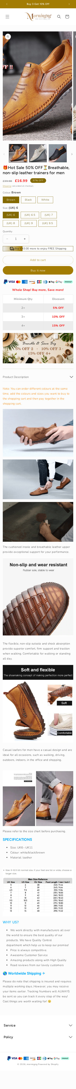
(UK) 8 (11, 223)
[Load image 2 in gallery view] (38, 153)
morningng (32, 1064)
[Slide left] (4, 154)
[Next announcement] (69, 4)
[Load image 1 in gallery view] (18, 153)
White (45, 200)
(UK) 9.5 (47, 223)
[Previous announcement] (7, 4)
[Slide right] (72, 154)
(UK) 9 (29, 223)
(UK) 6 (11, 215)
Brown (11, 200)
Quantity (7, 231)
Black (28, 200)
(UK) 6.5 (30, 215)
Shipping (7, 186)
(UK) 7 (49, 215)
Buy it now (38, 270)
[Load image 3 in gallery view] (58, 153)
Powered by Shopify (48, 1064)
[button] (7, 17)
